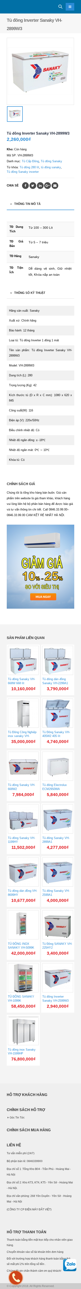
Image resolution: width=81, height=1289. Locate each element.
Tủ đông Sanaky (51, 161)
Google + (47, 185)
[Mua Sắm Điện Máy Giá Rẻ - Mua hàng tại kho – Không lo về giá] (19, 7)
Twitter (32, 185)
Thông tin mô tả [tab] (27, 204)
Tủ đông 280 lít (29, 167)
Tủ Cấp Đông (30, 161)
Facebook (25, 185)
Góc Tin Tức (17, 1117)
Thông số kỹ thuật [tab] (29, 293)
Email (55, 185)
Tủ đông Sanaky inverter (23, 171)
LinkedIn (40, 185)
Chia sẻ (13, 185)
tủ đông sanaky (51, 167)
